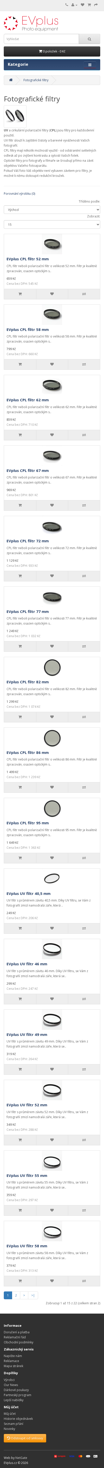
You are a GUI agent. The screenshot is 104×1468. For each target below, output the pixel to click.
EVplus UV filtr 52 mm (27, 1104)
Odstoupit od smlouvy (26, 1438)
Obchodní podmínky (18, 1342)
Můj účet (10, 1413)
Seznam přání (13, 1424)
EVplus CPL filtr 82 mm (28, 681)
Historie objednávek (18, 1419)
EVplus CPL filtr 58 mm (28, 329)
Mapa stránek (13, 1366)
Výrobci (9, 1380)
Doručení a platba (17, 1332)
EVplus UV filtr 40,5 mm (28, 893)
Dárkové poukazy (16, 1390)
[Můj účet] (74, 5)
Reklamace (11, 1361)
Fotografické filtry (35, 80)
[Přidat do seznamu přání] (52, 294)
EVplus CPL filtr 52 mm (28, 258)
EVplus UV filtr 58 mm (27, 1245)
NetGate (21, 1458)
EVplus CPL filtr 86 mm (28, 752)
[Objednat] (96, 5)
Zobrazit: (93, 216)
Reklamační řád (15, 1337)
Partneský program (17, 1395)
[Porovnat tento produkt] (84, 294)
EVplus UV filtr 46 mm (27, 963)
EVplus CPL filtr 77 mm (28, 611)
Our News (11, 1385)
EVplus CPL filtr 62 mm (28, 399)
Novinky (9, 1429)
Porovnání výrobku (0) (19, 193)
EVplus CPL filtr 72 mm (28, 540)
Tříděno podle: (89, 201)
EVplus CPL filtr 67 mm (28, 470)
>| (33, 1295)
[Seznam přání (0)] (82, 5)
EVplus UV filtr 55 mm (27, 1175)
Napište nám (13, 1356)
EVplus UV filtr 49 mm (27, 1034)
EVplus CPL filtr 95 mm (28, 822)
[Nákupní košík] (89, 5)
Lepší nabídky (13, 1400)
